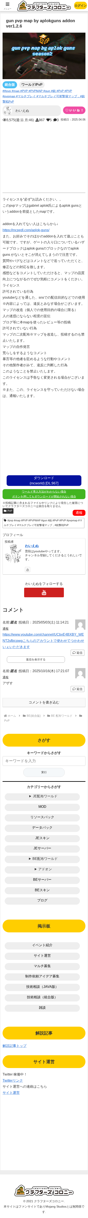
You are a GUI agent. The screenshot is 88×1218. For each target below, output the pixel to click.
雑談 (42, 1007)
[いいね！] (74, 110)
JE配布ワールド (45, 796)
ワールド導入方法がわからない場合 (44, 491)
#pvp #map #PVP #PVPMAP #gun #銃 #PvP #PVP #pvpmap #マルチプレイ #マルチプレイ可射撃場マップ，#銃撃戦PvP (43, 523)
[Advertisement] (44, 156)
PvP (9, 510)
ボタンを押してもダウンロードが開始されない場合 (44, 496)
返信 (79, 652)
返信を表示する (35, 659)
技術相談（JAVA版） (42, 986)
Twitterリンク (13, 1080)
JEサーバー (42, 848)
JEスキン (42, 838)
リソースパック (42, 817)
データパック (42, 827)
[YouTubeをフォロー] (27, 569)
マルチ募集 (42, 966)
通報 (79, 513)
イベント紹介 (42, 945)
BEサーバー (42, 879)
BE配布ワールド (45, 858)
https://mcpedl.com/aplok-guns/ (26, 230)
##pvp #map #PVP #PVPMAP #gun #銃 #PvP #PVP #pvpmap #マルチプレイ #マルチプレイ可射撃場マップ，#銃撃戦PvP (44, 96)
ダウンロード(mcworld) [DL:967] (44, 480)
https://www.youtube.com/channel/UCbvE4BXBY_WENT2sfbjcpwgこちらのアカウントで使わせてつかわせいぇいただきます (43, 641)
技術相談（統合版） (42, 997)
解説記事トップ (14, 1046)
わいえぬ (32, 546)
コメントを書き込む (44, 702)
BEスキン (42, 890)
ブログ (42, 900)
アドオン (45, 869)
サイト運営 (42, 955)
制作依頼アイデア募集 (42, 976)
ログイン (81, 5)
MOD (42, 806)
